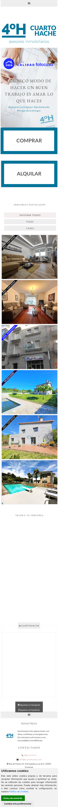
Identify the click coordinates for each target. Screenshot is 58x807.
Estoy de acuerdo (13, 798)
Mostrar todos (30, 215)
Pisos (30, 221)
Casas (30, 228)
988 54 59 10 (30, 755)
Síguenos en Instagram (29, 705)
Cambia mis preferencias (17, 803)
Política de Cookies (18, 791)
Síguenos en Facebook (29, 710)
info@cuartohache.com (30, 759)
